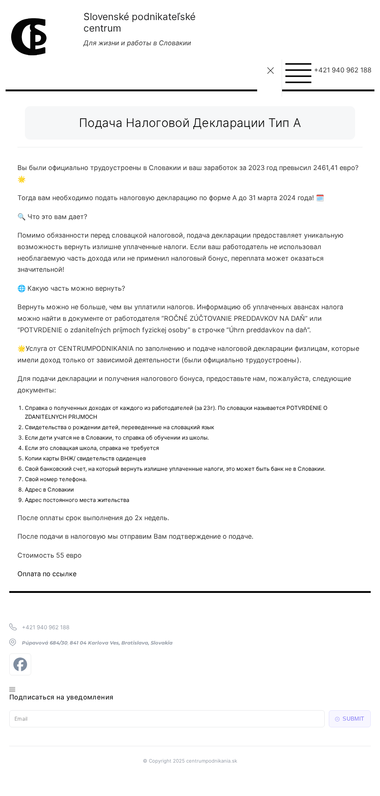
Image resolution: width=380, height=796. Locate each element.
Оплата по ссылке (46, 574)
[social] (22, 664)
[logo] (29, 34)
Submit (352, 718)
